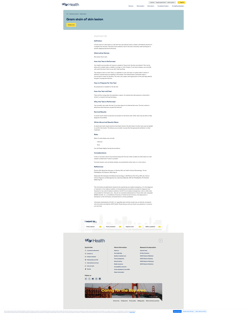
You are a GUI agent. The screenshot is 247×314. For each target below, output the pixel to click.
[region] (123, 311)
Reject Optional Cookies (201, 311)
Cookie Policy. (132, 312)
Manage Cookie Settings (188, 311)
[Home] (71, 4)
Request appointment (161, 2)
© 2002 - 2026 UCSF (153, 296)
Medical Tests (83, 13)
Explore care (71, 24)
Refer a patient (171, 2)
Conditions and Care (74, 13)
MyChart (152, 2)
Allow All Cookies (177, 311)
